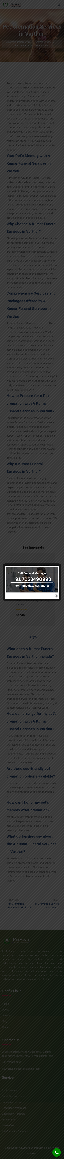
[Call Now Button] (56, 1152)
